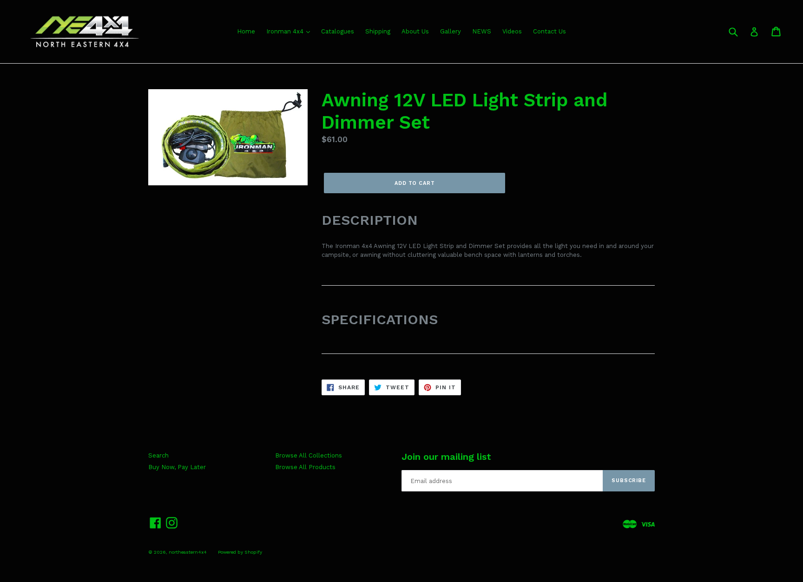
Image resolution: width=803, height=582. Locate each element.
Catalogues (337, 31)
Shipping (377, 31)
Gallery (450, 31)
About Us (415, 31)
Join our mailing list (446, 456)
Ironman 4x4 (285, 31)
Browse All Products (305, 467)
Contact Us (549, 31)
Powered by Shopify (240, 552)
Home (246, 31)
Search (158, 455)
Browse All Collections (308, 455)
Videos (512, 31)
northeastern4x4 (188, 552)
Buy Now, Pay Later (177, 467)
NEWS (481, 31)
